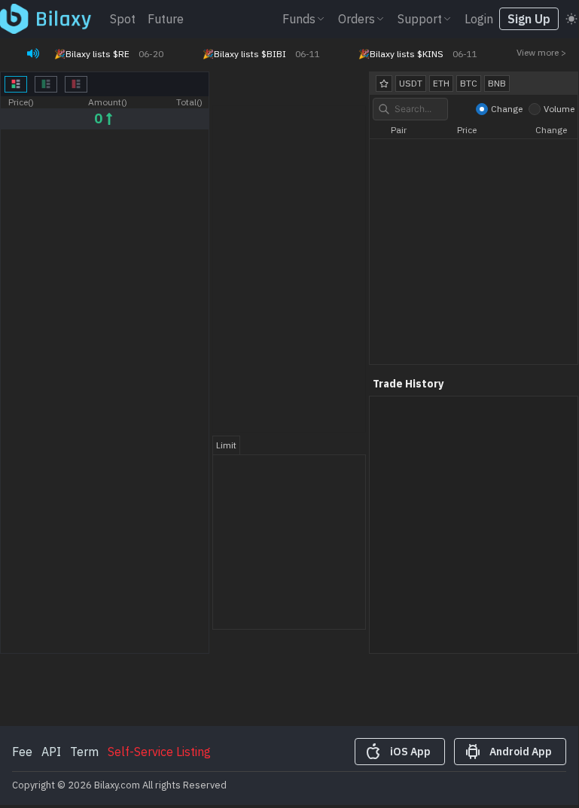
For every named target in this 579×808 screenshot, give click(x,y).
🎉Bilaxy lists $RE (92, 53)
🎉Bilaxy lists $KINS (400, 53)
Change (507, 108)
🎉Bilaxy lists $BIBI (244, 53)
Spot (123, 18)
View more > (541, 52)
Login (479, 18)
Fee (22, 751)
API (51, 751)
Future (166, 18)
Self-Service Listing (159, 751)
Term (84, 751)
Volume (559, 108)
